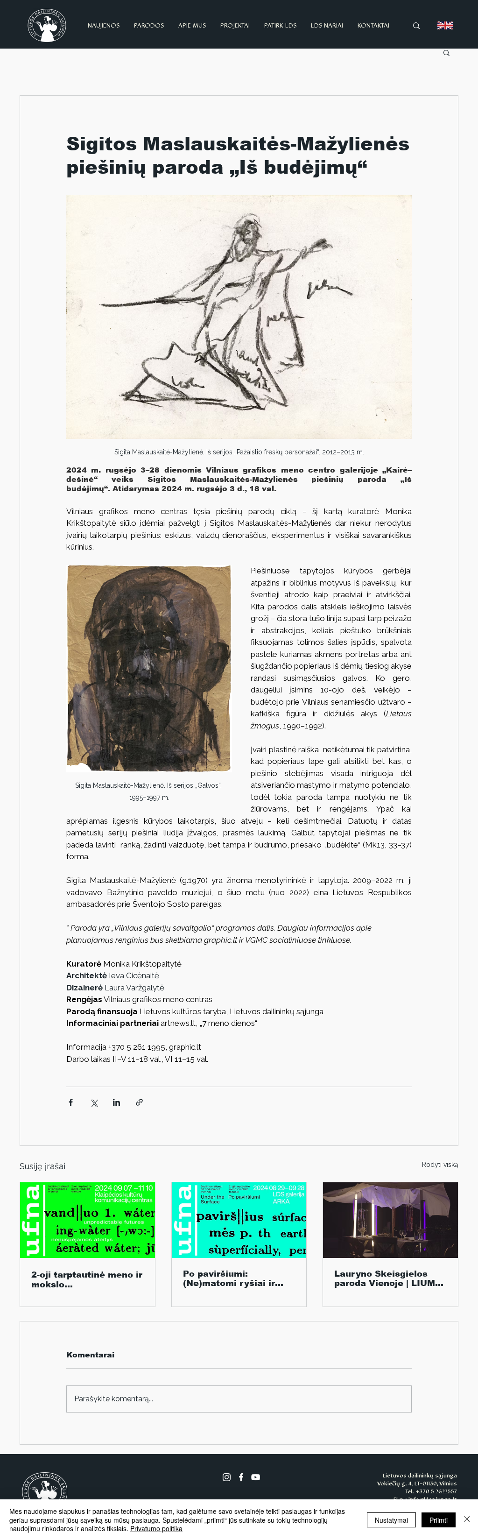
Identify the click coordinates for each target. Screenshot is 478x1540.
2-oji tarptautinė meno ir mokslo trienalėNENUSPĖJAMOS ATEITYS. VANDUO (86, 1279)
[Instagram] (226, 1477)
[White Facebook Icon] (241, 1477)
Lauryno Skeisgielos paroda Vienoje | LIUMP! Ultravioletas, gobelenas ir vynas (390, 1278)
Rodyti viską (440, 1164)
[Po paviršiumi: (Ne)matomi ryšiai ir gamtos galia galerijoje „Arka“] (239, 1220)
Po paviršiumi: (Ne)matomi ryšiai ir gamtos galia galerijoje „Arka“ (235, 1278)
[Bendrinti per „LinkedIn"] (116, 1102)
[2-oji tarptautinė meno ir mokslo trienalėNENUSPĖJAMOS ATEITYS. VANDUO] (87, 1220)
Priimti (438, 1520)
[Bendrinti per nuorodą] (139, 1102)
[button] (446, 52)
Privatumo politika (156, 1528)
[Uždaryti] (466, 1520)
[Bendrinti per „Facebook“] (70, 1102)
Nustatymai (391, 1520)
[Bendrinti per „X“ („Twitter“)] (93, 1102)
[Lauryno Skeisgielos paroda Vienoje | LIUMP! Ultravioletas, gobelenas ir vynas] (390, 1220)
